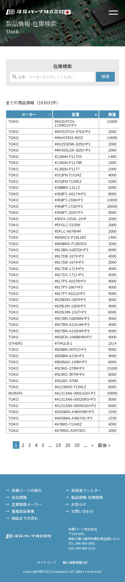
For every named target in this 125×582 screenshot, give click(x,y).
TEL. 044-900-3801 (81, 543)
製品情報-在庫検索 (87, 497)
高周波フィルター (86, 490)
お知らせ (78, 504)
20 (67, 444)
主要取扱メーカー (27, 504)
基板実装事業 (23, 511)
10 (58, 444)
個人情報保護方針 (75, 562)
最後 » (104, 444)
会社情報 (19, 497)
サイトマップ (46, 562)
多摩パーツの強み (27, 490)
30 (77, 444)
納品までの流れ (25, 518)
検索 (105, 76)
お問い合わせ (82, 511)
